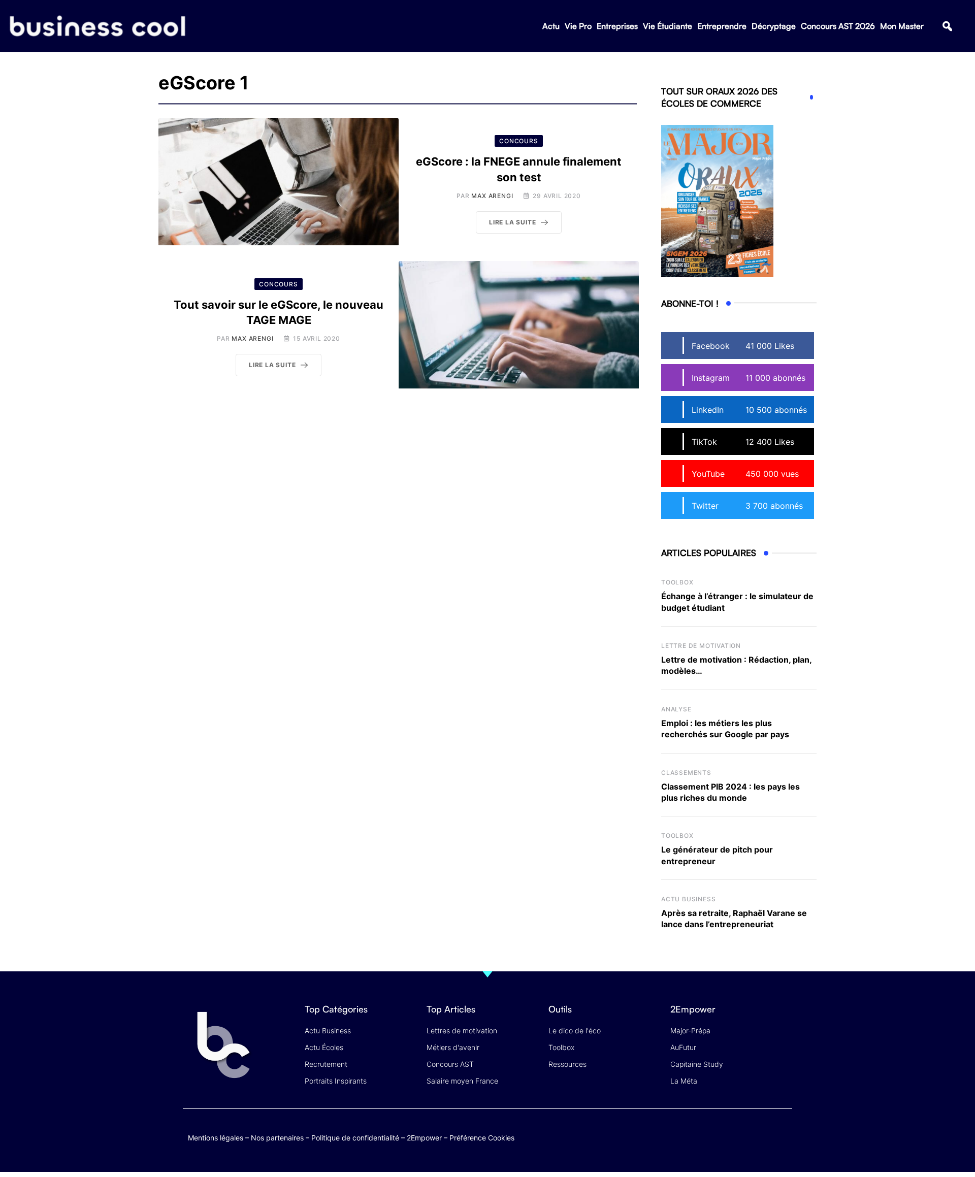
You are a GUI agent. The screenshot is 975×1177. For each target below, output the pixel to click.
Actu (551, 26)
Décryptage (774, 26)
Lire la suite (512, 222)
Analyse (676, 709)
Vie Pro (578, 26)
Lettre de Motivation (701, 645)
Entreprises (617, 26)
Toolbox (677, 582)
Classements (686, 772)
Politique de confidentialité (355, 1137)
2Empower (424, 1137)
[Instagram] (782, 1135)
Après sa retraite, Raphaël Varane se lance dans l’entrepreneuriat (734, 918)
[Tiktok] (762, 1135)
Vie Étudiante (667, 26)
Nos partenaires (277, 1137)
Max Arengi (492, 196)
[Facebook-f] (723, 1135)
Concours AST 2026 (838, 26)
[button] (947, 26)
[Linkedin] (782, 1143)
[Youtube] (742, 1135)
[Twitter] (703, 1135)
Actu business (688, 899)
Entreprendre (721, 26)
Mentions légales (215, 1137)
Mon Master (902, 26)
